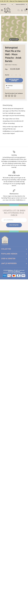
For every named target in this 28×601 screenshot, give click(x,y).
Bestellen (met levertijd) (14, 80)
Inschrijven (14, 225)
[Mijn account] (22, 10)
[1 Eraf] (12, 75)
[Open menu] (2, 10)
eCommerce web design (10, 273)
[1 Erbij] (20, 75)
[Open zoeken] (19, 10)
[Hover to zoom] (14, 28)
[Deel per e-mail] (15, 96)
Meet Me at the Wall (11, 64)
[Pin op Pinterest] (9, 96)
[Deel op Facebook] (6, 96)
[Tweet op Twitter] (12, 96)
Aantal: (7, 75)
